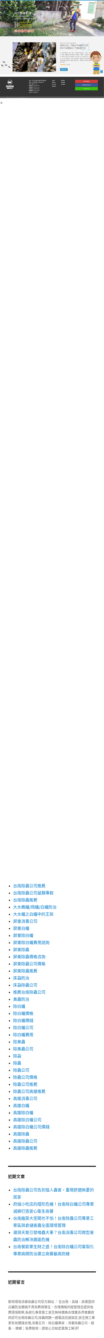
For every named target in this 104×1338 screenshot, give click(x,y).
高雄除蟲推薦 (25, 1148)
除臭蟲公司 (23, 1048)
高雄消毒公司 (25, 1098)
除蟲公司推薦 (25, 1084)
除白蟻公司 (23, 1027)
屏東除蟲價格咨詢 (29, 956)
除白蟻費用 (23, 1034)
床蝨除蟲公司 (25, 985)
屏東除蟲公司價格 (29, 963)
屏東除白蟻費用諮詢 (31, 942)
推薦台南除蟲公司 (29, 992)
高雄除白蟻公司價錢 (31, 1126)
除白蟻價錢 (23, 1020)
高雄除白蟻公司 (27, 1119)
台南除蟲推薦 (25, 899)
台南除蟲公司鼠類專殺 (33, 892)
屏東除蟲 (21, 949)
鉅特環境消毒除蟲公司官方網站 (31, 1302)
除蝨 (17, 1055)
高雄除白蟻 (23, 1112)
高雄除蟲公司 (25, 1141)
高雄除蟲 (21, 1133)
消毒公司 (38, 1323)
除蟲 (17, 1063)
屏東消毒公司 (25, 921)
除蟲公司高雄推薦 (29, 1091)
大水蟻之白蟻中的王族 (33, 914)
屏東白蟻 (21, 928)
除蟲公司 (21, 1070)
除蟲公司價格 (25, 1077)
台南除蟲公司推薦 (29, 885)
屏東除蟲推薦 (25, 970)
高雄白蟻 (21, 1105)
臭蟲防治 (21, 999)
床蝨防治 (21, 977)
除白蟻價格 (23, 1013)
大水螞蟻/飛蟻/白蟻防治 (35, 907)
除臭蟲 (19, 1041)
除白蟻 (19, 1006)
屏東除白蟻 (23, 935)
